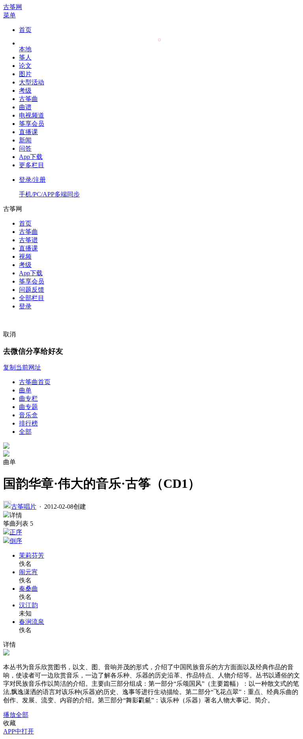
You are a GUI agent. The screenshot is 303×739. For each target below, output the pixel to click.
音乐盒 (28, 415)
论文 (25, 65)
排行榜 (28, 423)
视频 (25, 256)
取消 (9, 334)
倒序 (15, 540)
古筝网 (12, 7)
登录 (25, 306)
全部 (25, 431)
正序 (15, 532)
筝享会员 (31, 123)
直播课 (28, 132)
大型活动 (31, 82)
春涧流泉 (31, 621)
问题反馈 (31, 289)
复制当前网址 (22, 367)
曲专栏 (28, 398)
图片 (25, 74)
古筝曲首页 (34, 382)
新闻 (25, 140)
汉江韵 (28, 605)
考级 (25, 90)
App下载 (31, 156)
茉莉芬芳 (31, 555)
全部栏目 (31, 298)
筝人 (25, 57)
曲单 (25, 390)
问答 (25, 148)
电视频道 (31, 115)
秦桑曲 (28, 588)
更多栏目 (31, 165)
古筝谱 (28, 240)
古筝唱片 (23, 506)
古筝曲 (28, 98)
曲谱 (25, 107)
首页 (25, 29)
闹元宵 (28, 572)
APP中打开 (18, 731)
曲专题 (28, 406)
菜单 (9, 15)
